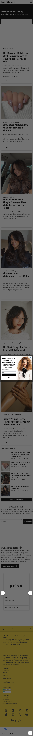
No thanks (8, 377)
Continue (8, 374)
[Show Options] (14, 370)
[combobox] (8, 370)
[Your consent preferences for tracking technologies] (30, 733)
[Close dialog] (31, 357)
